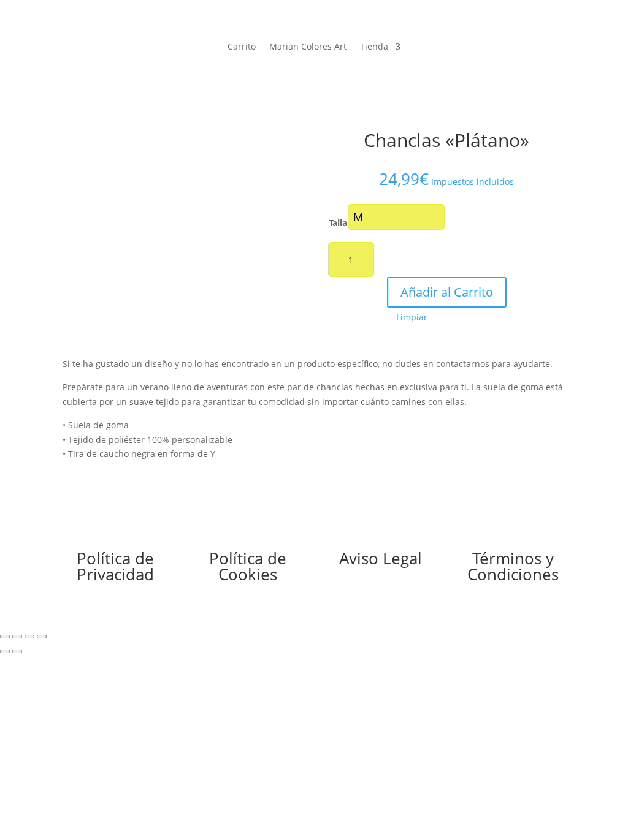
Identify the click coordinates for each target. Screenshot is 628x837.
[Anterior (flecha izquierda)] (5, 651)
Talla (338, 223)
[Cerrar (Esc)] (42, 636)
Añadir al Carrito (446, 292)
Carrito (242, 47)
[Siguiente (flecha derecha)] (17, 651)
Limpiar (411, 317)
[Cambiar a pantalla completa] (17, 636)
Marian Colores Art (308, 47)
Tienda (374, 47)
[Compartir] (29, 636)
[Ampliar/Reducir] (5, 636)
